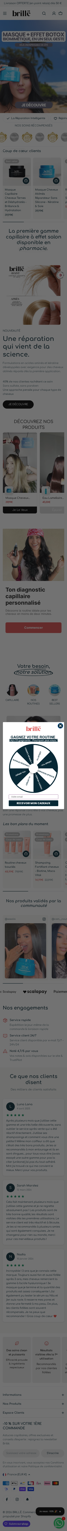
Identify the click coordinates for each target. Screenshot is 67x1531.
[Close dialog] (60, 725)
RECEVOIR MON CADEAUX (34, 803)
